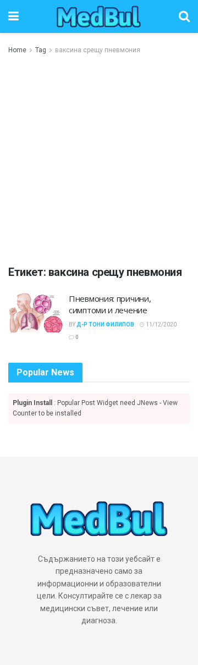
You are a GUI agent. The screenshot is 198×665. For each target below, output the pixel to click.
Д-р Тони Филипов (105, 325)
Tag (40, 50)
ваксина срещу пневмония (97, 50)
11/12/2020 (161, 325)
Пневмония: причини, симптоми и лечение (110, 304)
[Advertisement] (99, 160)
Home (17, 50)
